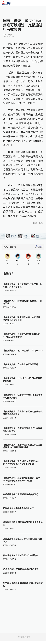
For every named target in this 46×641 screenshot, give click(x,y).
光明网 (10, 35)
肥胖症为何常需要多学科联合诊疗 (18, 508)
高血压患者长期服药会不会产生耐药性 (20, 555)
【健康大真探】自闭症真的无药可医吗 (20, 364)
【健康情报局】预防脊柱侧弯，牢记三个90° (23, 350)
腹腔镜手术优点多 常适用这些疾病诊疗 (20, 494)
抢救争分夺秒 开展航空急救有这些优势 (20, 569)
